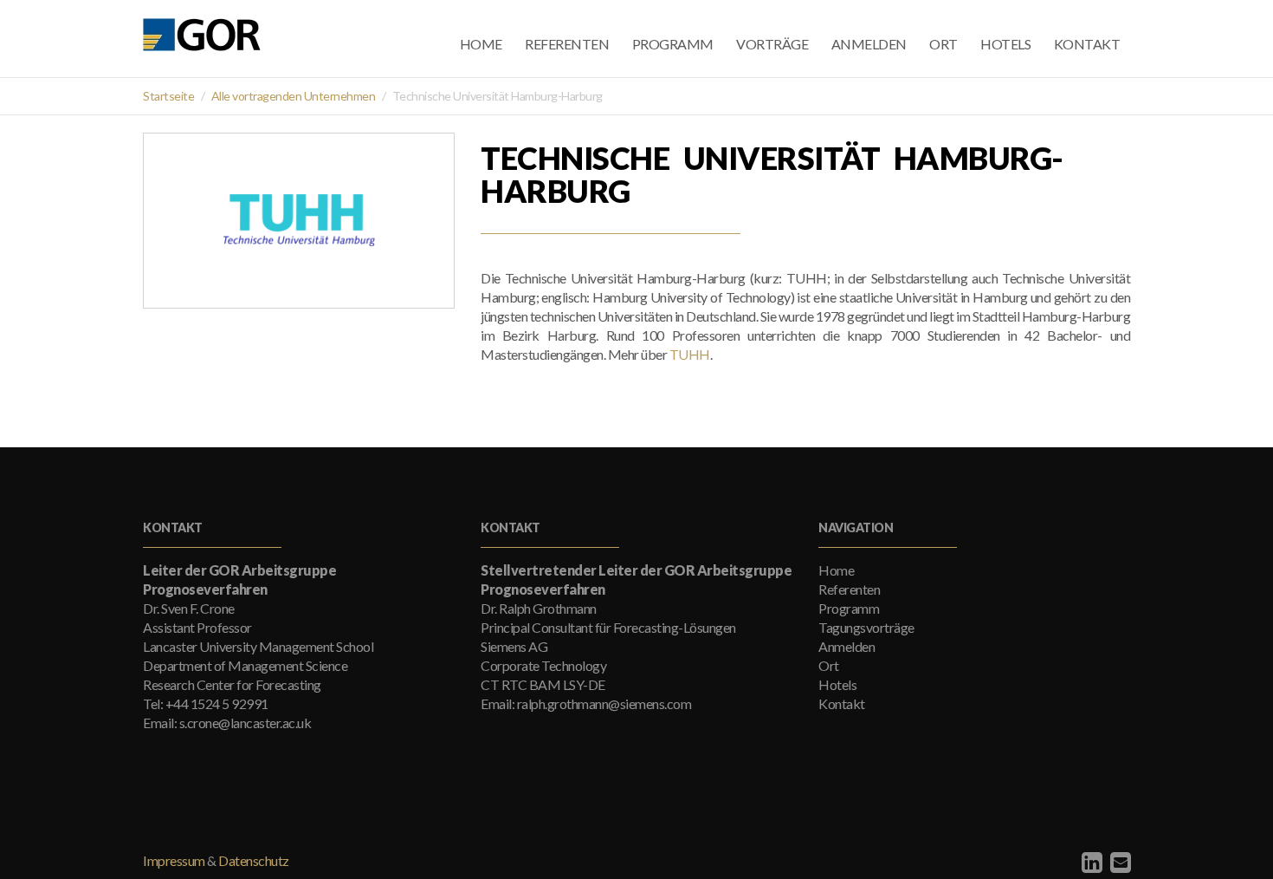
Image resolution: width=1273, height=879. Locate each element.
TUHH (689, 354)
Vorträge (772, 44)
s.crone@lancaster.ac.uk (245, 722)
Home (481, 44)
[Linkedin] (1089, 861)
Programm (673, 44)
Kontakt (1087, 44)
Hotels (1005, 44)
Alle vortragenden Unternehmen (293, 95)
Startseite (168, 95)
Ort (943, 44)
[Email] (1118, 861)
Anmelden (869, 44)
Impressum (174, 860)
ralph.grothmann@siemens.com (604, 703)
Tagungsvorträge (866, 627)
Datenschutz (253, 860)
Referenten (567, 44)
